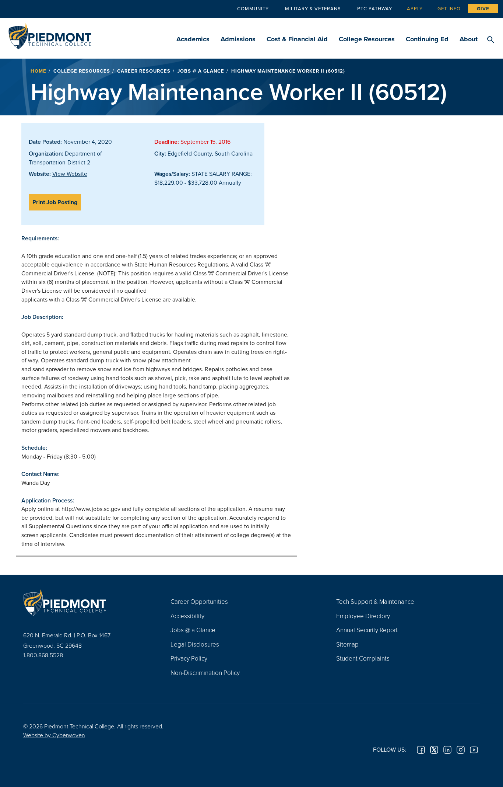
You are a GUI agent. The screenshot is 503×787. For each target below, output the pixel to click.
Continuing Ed (427, 39)
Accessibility (187, 616)
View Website (69, 174)
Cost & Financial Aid (297, 39)
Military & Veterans (313, 8)
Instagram (461, 750)
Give (483, 8)
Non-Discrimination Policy (205, 672)
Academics (193, 39)
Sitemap (347, 644)
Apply (415, 8)
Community (253, 8)
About (469, 39)
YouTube (474, 750)
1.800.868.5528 (43, 655)
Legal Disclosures (194, 644)
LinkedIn (447, 750)
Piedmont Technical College (49, 34)
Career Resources (143, 70)
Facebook (421, 750)
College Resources (367, 39)
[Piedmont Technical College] (85, 602)
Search (490, 40)
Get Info (449, 8)
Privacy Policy (188, 658)
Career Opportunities (199, 601)
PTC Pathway (374, 8)
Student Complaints (363, 658)
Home (38, 70)
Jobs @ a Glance (200, 70)
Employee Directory (363, 616)
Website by (54, 735)
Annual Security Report (367, 630)
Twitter (434, 750)
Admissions (238, 39)
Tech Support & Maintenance (375, 601)
